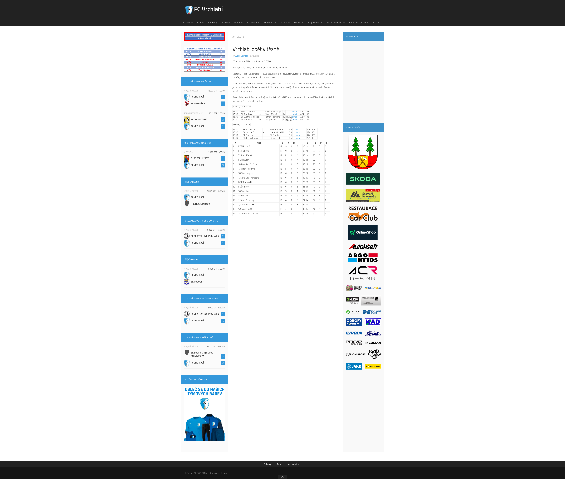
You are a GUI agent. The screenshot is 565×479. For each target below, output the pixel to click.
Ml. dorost (269, 22)
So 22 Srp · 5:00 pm (216, 152)
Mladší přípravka (335, 22)
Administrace (294, 464)
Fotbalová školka (357, 22)
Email (279, 464)
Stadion (187, 22)
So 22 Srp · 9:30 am (216, 307)
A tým (225, 22)
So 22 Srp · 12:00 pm (216, 229)
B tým (237, 22)
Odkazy (267, 464)
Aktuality (212, 22)
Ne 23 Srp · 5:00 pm (216, 90)
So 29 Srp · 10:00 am (216, 191)
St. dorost (252, 22)
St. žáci (284, 22)
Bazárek (376, 22)
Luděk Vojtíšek (241, 55)
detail (294, 111)
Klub (199, 22)
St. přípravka (314, 22)
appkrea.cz (222, 473)
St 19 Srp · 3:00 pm (217, 113)
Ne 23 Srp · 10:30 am (216, 346)
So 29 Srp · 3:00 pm (216, 268)
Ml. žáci (297, 22)
